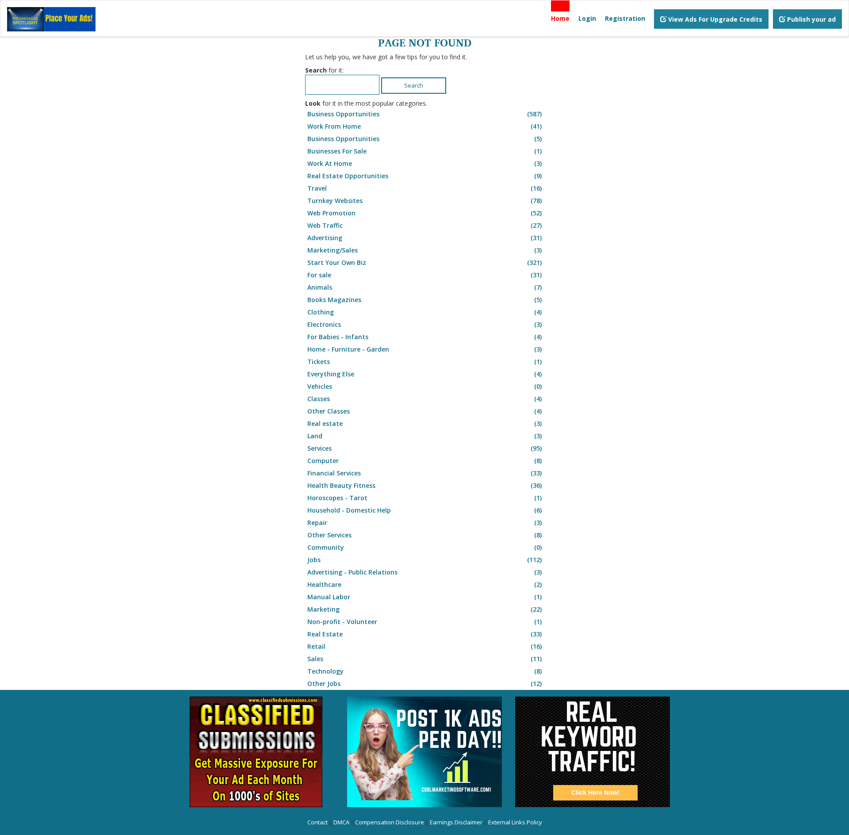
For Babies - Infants (424, 337)
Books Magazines (424, 299)
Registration (625, 18)
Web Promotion (424, 213)
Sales (424, 659)
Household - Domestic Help (424, 510)
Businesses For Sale (424, 151)
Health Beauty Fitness (424, 485)
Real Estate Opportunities (424, 176)
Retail (424, 646)
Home (560, 18)
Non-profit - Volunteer (424, 621)
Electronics (424, 324)
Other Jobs (424, 683)
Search (413, 85)
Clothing (424, 312)
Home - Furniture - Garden (424, 349)
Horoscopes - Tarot (424, 498)
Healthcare (424, 584)
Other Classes (424, 411)
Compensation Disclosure (389, 822)
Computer (424, 460)
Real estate (424, 423)
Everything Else (424, 374)
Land (424, 436)
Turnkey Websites (424, 200)
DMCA (341, 822)
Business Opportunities (424, 114)
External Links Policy (515, 822)
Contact (317, 822)
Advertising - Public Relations (424, 572)
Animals (424, 287)
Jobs (424, 559)
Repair (424, 522)
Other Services (424, 535)
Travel (424, 188)
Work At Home (424, 163)
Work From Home (424, 126)
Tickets (424, 361)
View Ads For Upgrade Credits (714, 19)
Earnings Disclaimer (456, 822)
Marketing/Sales (424, 250)
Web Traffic (424, 225)
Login (587, 18)
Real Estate (424, 634)
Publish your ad (810, 19)
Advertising (424, 238)
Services (424, 448)
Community (424, 547)
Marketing (424, 609)
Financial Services (424, 473)
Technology (424, 671)
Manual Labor (424, 597)
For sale (424, 275)
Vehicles (424, 386)
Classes (424, 399)
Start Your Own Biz (424, 262)
